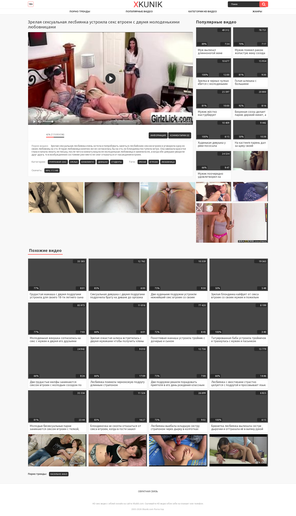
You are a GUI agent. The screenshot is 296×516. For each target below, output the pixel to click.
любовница (168, 162)
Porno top (159, 509)
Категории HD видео (202, 11)
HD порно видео (34, 11)
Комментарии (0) (179, 135)
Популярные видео (139, 11)
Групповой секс (57, 162)
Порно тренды (80, 11)
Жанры (257, 11)
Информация (158, 135)
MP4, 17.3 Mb (52, 170)
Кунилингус (87, 162)
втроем (154, 162)
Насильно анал (58, 474)
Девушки (103, 162)
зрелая (142, 162)
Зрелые (74, 162)
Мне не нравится (41, 135)
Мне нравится (33, 135)
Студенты (116, 162)
